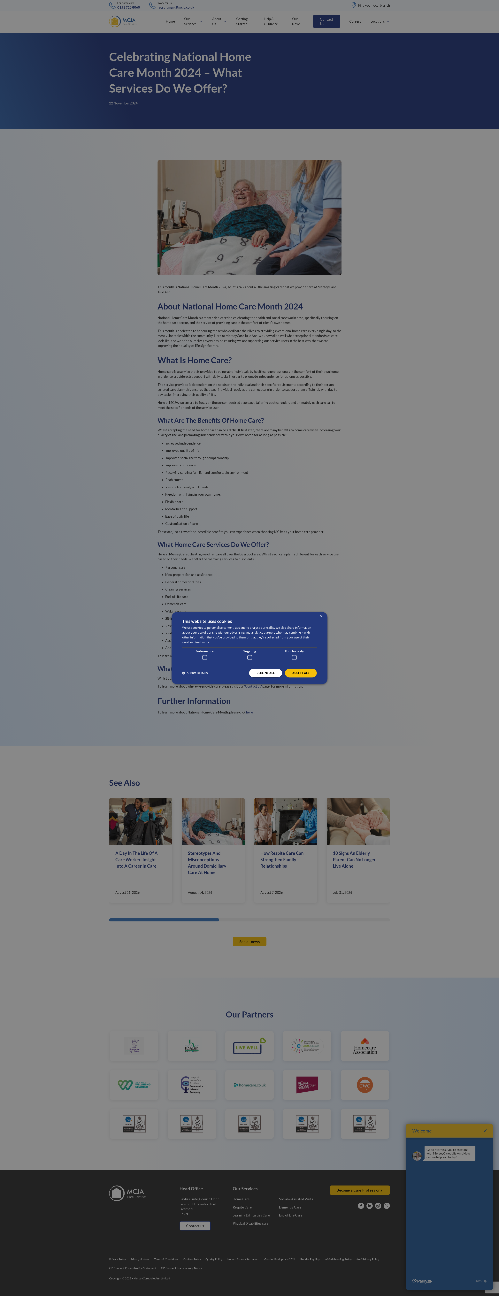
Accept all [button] (300, 673)
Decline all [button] (266, 673)
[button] (195, 673)
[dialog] (249, 648)
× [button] (321, 616)
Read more (202, 642)
